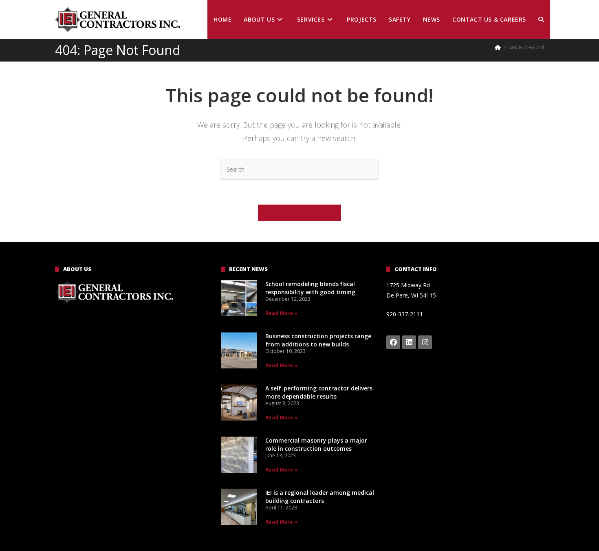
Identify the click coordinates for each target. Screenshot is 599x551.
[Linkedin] (409, 342)
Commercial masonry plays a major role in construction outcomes (316, 444)
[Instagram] (425, 342)
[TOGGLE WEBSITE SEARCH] (541, 19)
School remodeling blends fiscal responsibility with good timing (310, 288)
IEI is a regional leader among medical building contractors (319, 497)
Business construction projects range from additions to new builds (318, 340)
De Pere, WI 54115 (411, 295)
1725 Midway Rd (408, 285)
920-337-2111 (404, 314)
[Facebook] (393, 342)
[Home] (498, 47)
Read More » (281, 313)
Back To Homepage (299, 212)
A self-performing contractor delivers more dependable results (318, 392)
